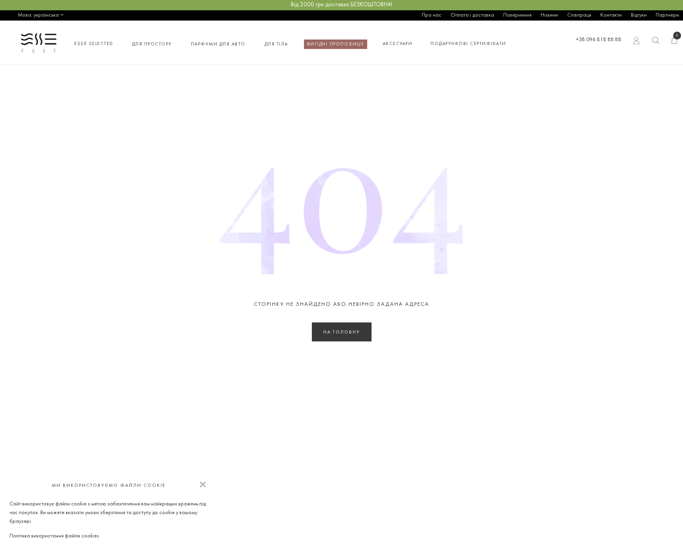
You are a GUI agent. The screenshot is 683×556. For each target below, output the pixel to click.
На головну (341, 332)
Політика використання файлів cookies (54, 536)
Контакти (611, 15)
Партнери (667, 15)
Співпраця (579, 15)
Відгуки (639, 15)
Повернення (517, 15)
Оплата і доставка (472, 15)
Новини (549, 15)
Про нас (431, 15)
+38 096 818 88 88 (598, 39)
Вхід (637, 42)
